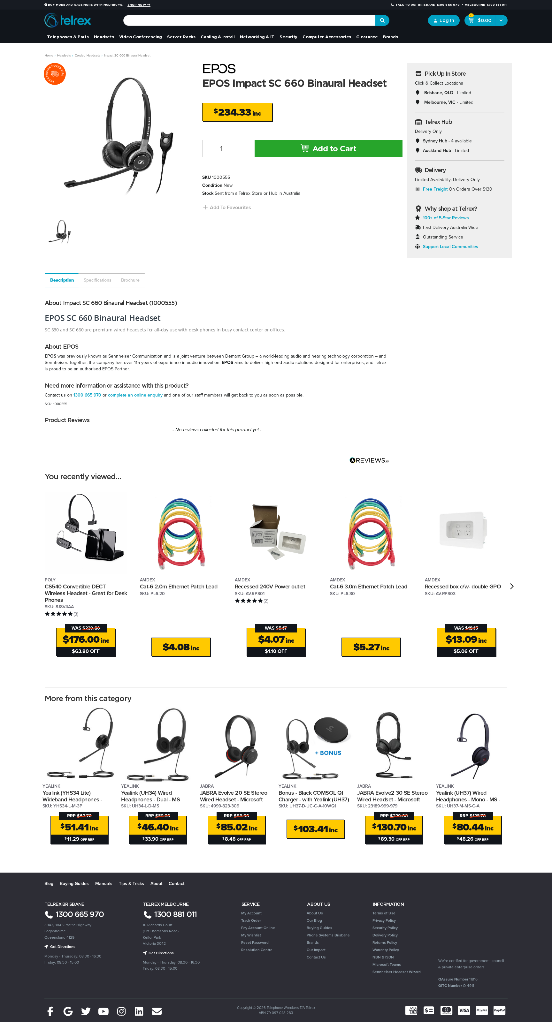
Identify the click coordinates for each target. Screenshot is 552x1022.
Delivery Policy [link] (385, 935)
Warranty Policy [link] (385, 950)
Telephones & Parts (68, 36)
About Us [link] (315, 913)
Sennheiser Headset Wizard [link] (396, 972)
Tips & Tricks (131, 883)
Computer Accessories (327, 36)
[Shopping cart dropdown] (501, 20)
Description (62, 280)
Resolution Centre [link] (256, 950)
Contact (176, 883)
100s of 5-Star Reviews (446, 218)
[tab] (61, 280)
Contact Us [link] (316, 957)
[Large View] (59, 232)
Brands (390, 36)
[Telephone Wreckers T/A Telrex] (67, 18)
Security (288, 36)
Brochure (130, 280)
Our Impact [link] (316, 950)
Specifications (97, 280)
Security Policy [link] (385, 928)
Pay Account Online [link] (258, 928)
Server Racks (181, 36)
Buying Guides (74, 883)
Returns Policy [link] (384, 942)
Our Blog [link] (314, 920)
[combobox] (249, 20)
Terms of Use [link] (383, 913)
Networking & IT (257, 36)
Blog (48, 883)
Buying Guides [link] (319, 928)
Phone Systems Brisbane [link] (328, 935)
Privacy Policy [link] (384, 920)
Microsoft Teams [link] (386, 964)
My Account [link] (251, 913)
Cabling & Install (218, 36)
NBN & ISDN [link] (383, 957)
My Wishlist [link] (251, 935)
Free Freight (435, 189)
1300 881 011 (174, 914)
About (156, 883)
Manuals (103, 883)
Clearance (367, 36)
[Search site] (382, 20)
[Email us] (157, 1012)
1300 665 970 (87, 395)
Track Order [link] (251, 920)
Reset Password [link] (255, 942)
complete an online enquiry (135, 395)
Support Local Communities (450, 246)
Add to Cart (333, 148)
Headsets (104, 36)
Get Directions (62, 947)
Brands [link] (313, 942)
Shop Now (137, 4)
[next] (512, 586)
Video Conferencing (140, 36)
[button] (226, 207)
